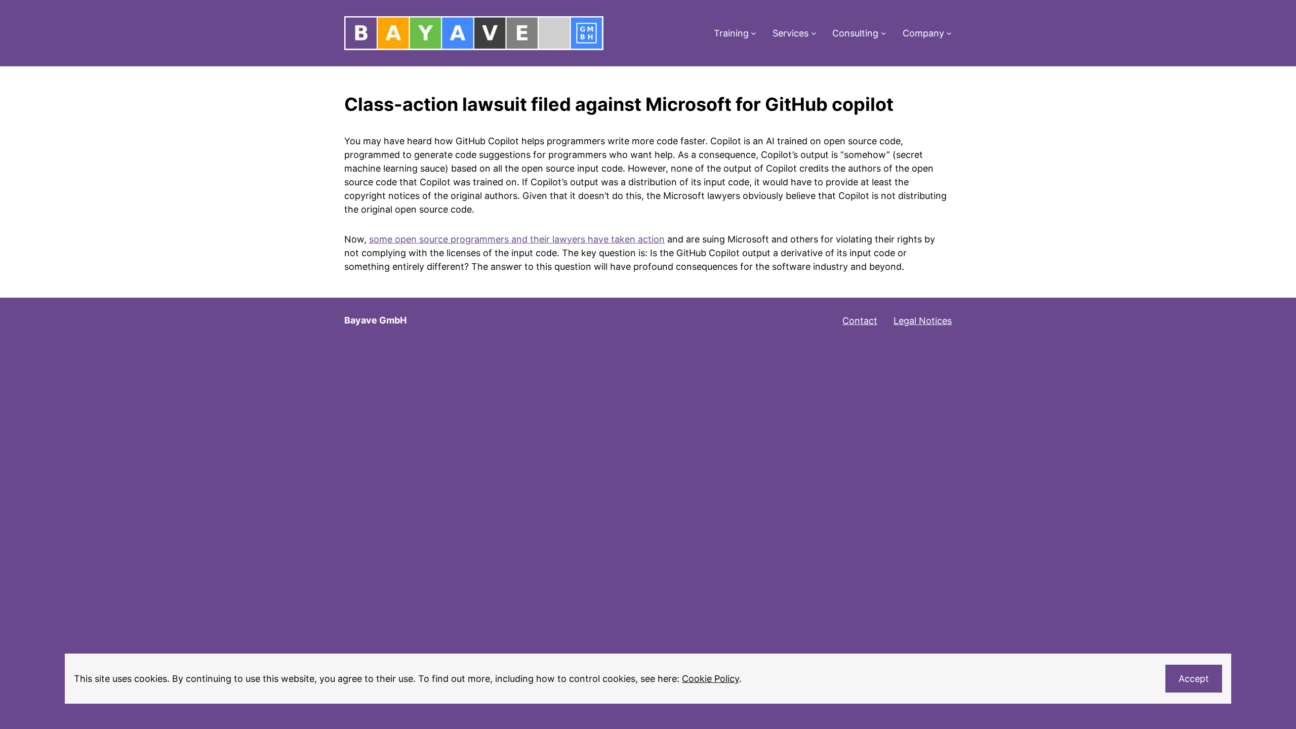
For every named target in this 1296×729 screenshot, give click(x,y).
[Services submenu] (814, 33)
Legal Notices (923, 320)
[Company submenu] (949, 33)
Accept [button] (1194, 678)
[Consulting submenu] (883, 33)
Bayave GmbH (375, 320)
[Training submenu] (753, 33)
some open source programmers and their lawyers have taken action (517, 239)
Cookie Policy (710, 678)
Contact (859, 320)
